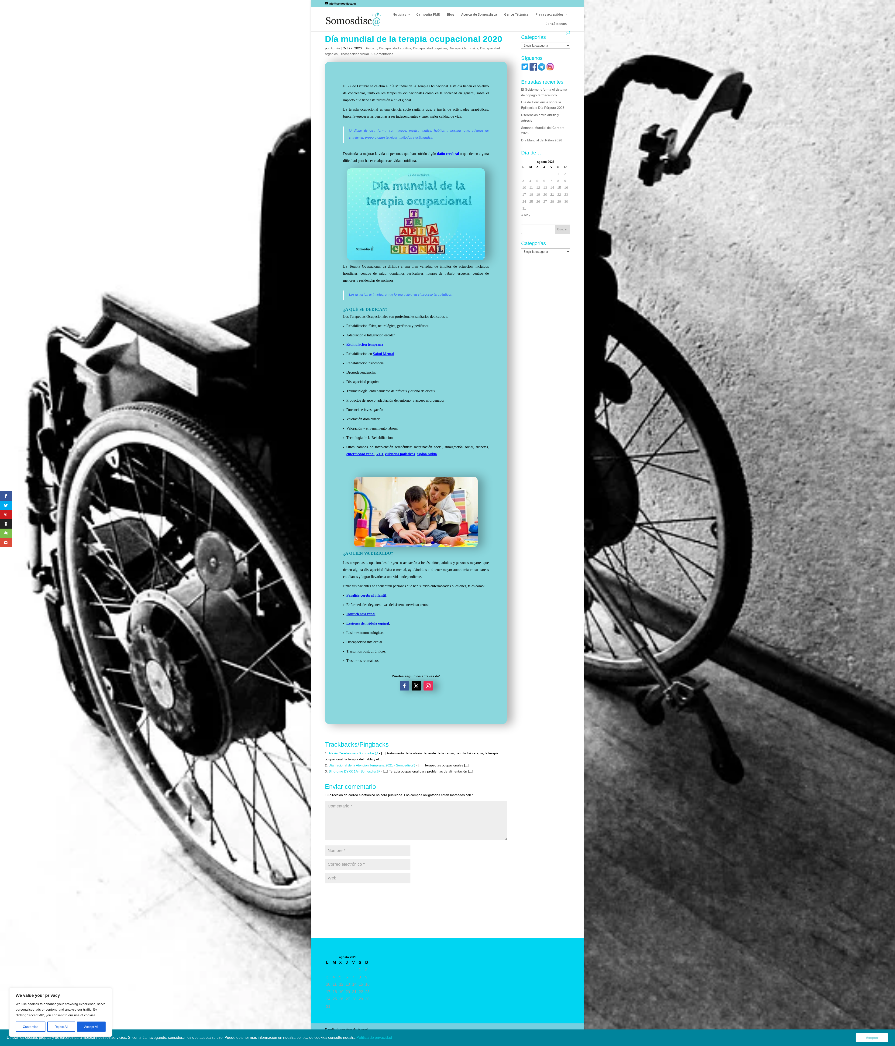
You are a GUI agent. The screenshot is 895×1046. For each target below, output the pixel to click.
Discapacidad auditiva (395, 48)
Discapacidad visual (354, 54)
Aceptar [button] (872, 1037)
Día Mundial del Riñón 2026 (541, 140)
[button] (393, 1038)
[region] (60, 1012)
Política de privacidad (374, 1037)
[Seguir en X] (416, 685)
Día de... (371, 48)
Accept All (91, 1027)
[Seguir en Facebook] (404, 685)
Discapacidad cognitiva (430, 48)
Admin (335, 48)
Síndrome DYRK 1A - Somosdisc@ (354, 771)
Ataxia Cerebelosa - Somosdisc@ (353, 753)
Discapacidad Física (463, 48)
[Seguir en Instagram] (428, 685)
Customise (30, 1027)
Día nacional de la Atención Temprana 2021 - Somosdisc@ (372, 765)
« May (525, 215)
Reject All (61, 1027)
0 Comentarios (382, 54)
